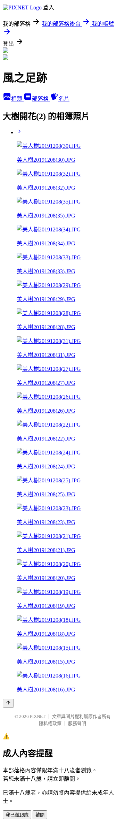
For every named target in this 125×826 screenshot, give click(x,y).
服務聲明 (77, 723)
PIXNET (37, 716)
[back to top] (8, 703)
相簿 (17, 99)
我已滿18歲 (17, 815)
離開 (39, 815)
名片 (63, 99)
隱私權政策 (50, 723)
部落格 (41, 99)
